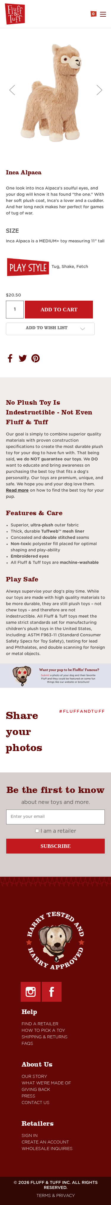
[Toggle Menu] (103, 14)
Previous (12, 90)
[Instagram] (31, 992)
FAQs (27, 1044)
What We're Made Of (46, 1083)
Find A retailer (40, 1024)
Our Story (34, 1077)
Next (99, 90)
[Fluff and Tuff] (14, 14)
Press (28, 1096)
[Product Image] (55, 94)
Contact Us (35, 1103)
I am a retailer (57, 831)
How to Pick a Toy (43, 1031)
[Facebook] (52, 992)
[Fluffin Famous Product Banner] (55, 675)
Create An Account (45, 1142)
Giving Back (36, 1090)
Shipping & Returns (44, 1037)
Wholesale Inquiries (47, 1149)
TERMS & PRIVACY (55, 1196)
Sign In (30, 1136)
